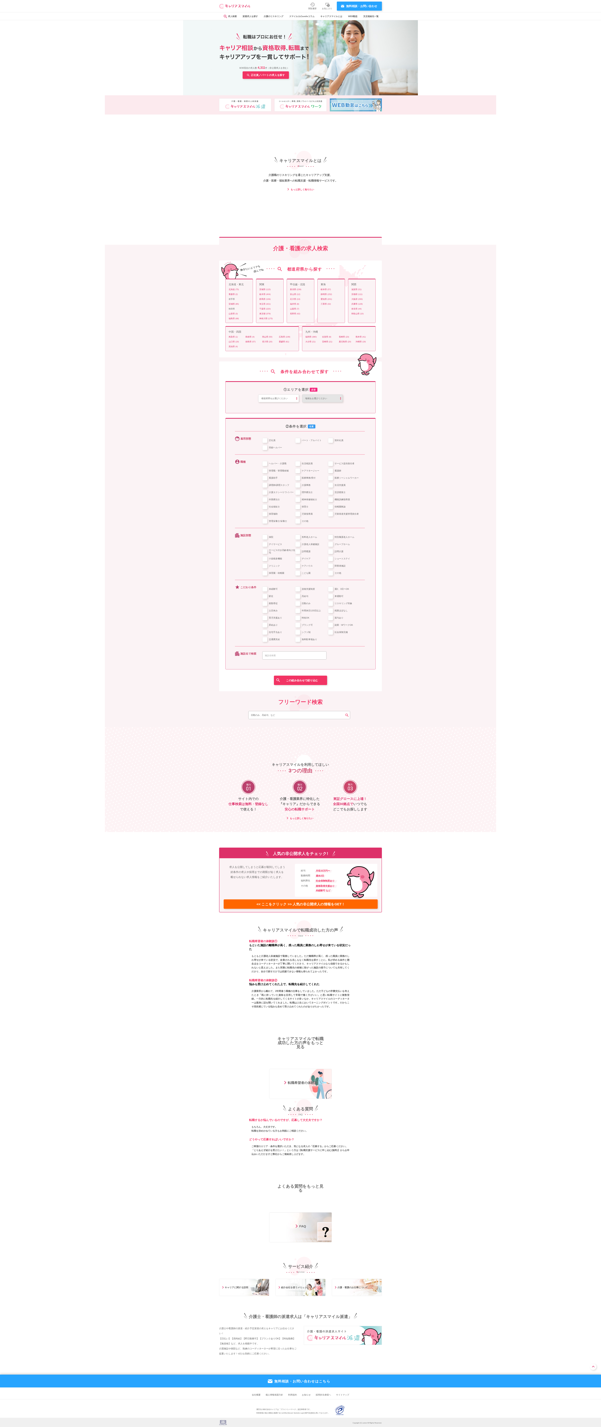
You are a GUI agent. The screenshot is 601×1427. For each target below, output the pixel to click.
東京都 (265, 313)
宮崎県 (327, 341)
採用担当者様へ (323, 1395)
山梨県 (294, 309)
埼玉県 (265, 304)
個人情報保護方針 (274, 1395)
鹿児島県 (345, 341)
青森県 (233, 294)
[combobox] (294, 655)
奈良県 (356, 309)
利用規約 (292, 1395)
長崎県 (344, 337)
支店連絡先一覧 (371, 16)
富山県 (295, 294)
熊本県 (361, 337)
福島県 (234, 318)
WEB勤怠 (352, 16)
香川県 (267, 341)
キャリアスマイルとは (331, 16)
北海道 (234, 289)
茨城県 (265, 289)
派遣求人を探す (250, 16)
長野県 (295, 313)
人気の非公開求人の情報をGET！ (301, 904)
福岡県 (311, 337)
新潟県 (295, 289)
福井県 (294, 304)
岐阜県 (326, 289)
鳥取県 (233, 337)
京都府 (356, 294)
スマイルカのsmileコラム (302, 16)
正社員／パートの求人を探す (268, 75)
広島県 (284, 337)
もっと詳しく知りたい (302, 189)
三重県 (326, 304)
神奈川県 (266, 318)
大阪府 (357, 299)
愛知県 (326, 299)
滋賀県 (356, 289)
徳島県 (250, 341)
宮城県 (234, 304)
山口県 (234, 341)
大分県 (310, 341)
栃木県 (265, 294)
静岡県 (326, 294)
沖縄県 (361, 341)
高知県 (233, 346)
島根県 (249, 337)
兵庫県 (357, 304)
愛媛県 (284, 341)
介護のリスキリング (273, 16)
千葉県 (265, 309)
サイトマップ (342, 1395)
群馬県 (265, 299)
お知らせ (306, 1395)
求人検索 (232, 16)
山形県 (233, 313)
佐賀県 (326, 337)
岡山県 (267, 337)
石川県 (295, 299)
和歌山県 (357, 313)
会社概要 (256, 1395)
